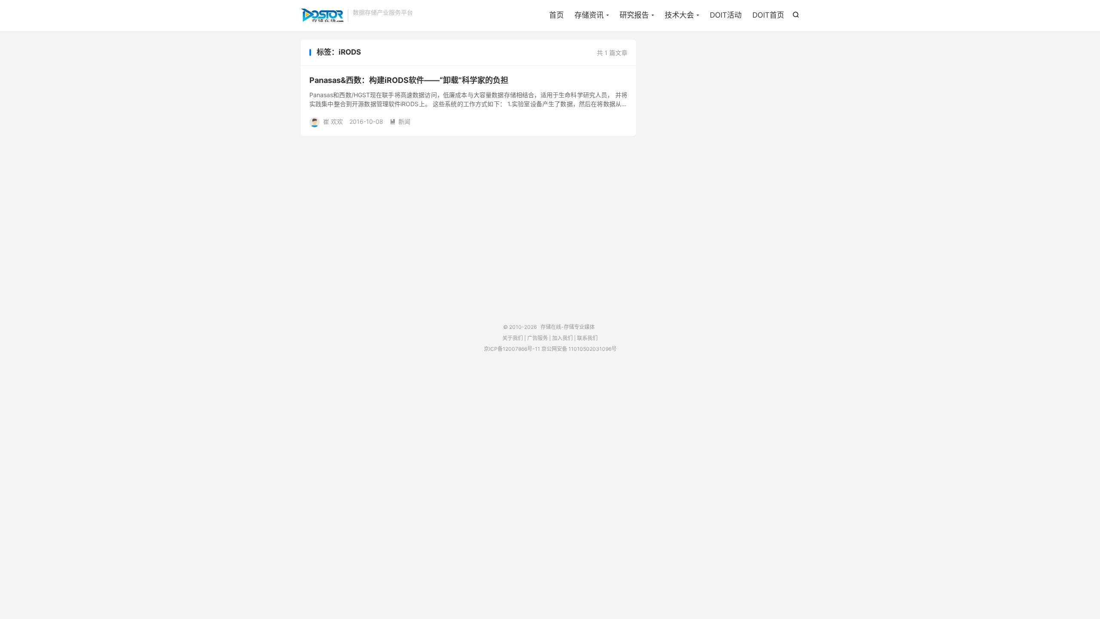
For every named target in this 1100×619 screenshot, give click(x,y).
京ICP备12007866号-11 (512, 349)
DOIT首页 (768, 15)
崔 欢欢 (333, 121)
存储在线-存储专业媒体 (322, 15)
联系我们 (587, 338)
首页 (556, 15)
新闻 (400, 121)
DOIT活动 (726, 15)
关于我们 (512, 338)
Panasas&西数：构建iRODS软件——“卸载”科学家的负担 (408, 80)
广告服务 (537, 338)
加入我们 (562, 338)
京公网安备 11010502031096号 (579, 349)
